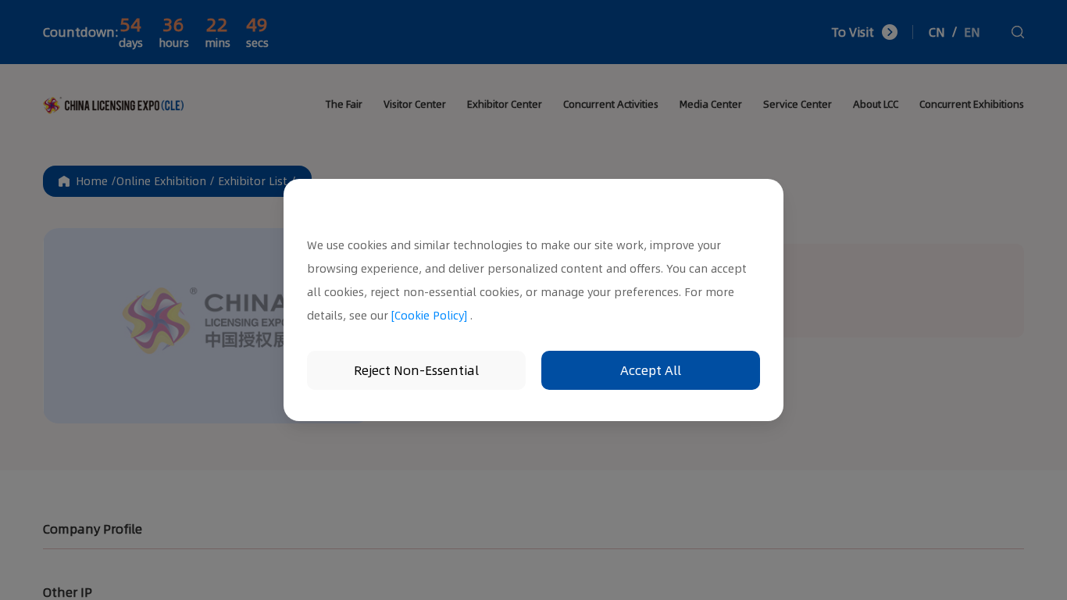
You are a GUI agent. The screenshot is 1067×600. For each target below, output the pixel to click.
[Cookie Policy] (429, 315)
